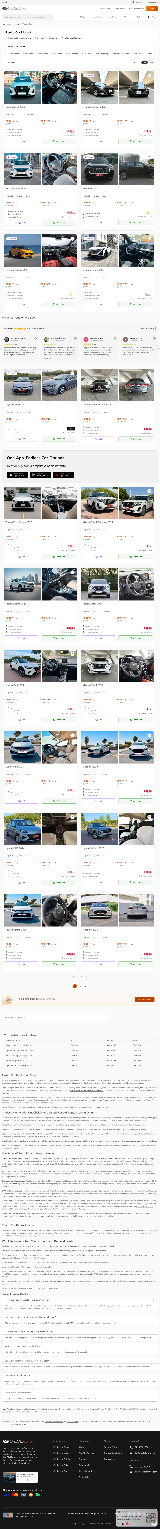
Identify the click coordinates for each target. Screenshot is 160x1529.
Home (8, 24)
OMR (144, 62)
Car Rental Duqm (61, 1447)
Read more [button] (48, 358)
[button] (138, 17)
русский (109, 1524)
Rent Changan (72, 54)
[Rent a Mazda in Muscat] (22, 666)
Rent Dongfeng (102, 54)
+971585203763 (142, 1466)
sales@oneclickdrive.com (145, 1471)
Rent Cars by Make (16, 46)
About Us (83, 1447)
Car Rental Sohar (61, 1465)
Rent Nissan (14, 54)
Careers (82, 1459)
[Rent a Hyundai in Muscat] (99, 87)
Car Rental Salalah (62, 1459)
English (76, 1524)
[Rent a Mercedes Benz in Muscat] (99, 385)
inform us (145, 1409)
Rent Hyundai (42, 54)
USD (151, 62)
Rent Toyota (28, 54)
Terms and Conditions (54, 1421)
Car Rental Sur (60, 1471)
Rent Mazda (57, 54)
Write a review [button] (147, 329)
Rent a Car (105, 8)
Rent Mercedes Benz (120, 54)
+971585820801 (142, 1447)
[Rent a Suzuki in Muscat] (22, 747)
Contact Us (84, 1477)
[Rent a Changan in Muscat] (99, 250)
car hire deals (47, 1161)
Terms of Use (110, 1459)
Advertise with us (87, 1471)
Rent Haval (86, 54)
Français (92, 1524)
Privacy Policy (72, 1421)
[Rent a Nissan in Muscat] (22, 87)
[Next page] (86, 986)
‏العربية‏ (83, 1524)
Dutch (100, 1524)
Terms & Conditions (113, 1453)
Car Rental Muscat (62, 1453)
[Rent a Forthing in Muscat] (22, 250)
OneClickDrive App (87, 1453)
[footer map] (8, 1515)
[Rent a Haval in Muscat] (99, 169)
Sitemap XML (85, 1465)
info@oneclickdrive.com (144, 1453)
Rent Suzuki (138, 54)
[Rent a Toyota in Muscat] (22, 385)
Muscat (17, 24)
